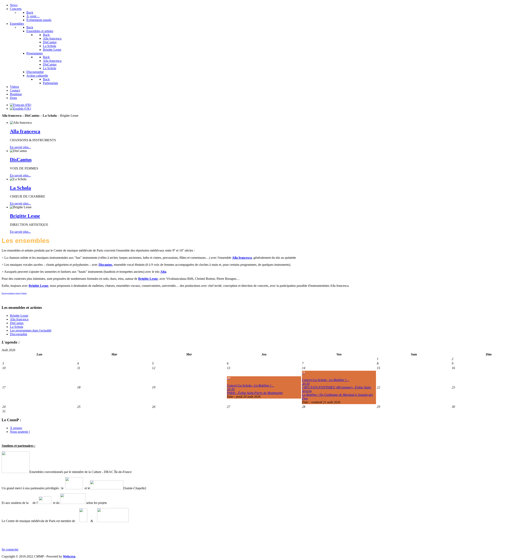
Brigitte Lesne (25, 216)
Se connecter (10, 549)
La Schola (20, 188)
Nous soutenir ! (20, 431)
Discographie (18, 334)
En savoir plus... (20, 147)
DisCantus (21, 159)
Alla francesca (25, 131)
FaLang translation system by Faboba (14, 293)
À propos (16, 428)
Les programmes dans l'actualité (30, 330)
